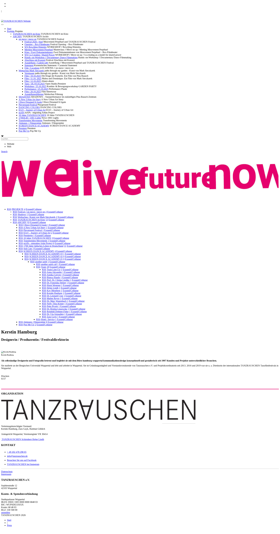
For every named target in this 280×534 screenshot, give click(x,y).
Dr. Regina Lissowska (57, 309)
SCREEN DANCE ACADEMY (34, 125)
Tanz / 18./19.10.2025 (34, 83)
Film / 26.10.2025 (32, 91)
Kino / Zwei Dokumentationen (38, 52)
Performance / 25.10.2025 (36, 89)
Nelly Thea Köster (55, 303)
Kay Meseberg (53, 290)
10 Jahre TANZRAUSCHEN (32, 115)
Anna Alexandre (54, 272)
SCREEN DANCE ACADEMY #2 (46, 256)
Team (43, 267)
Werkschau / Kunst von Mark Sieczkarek (36, 217)
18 (48, 267)
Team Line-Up (53, 269)
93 (28, 222)
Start (9, 28)
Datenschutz (7, 471)
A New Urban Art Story (30, 99)
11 (65, 246)
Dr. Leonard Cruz (55, 296)
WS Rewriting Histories (35, 47)
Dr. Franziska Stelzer (56, 282)
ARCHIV (17, 36)
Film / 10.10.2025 (32, 76)
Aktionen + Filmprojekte (30, 123)
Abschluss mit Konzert (35, 60)
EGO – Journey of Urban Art (32, 110)
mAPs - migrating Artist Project (37, 243)
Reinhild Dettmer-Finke (58, 311)
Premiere (23, 128)
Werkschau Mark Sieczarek (31, 70)
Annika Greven (54, 275)
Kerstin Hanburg (54, 293)
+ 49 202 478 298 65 (16, 452)
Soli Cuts (27, 248)
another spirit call (49, 264)
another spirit (41, 261)
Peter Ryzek (52, 306)
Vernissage (29, 73)
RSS (9, 209)
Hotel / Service (48, 319)
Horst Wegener (54, 285)
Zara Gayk (52, 317)
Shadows (22, 214)
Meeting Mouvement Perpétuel (38, 49)
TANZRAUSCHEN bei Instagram (23, 464)
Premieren (28, 235)
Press (9, 525)
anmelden (5, 512)
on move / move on (27, 39)
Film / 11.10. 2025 (32, 78)
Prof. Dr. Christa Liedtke (58, 280)
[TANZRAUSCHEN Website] (16, 21)
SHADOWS (24, 97)
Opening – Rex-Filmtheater (37, 44)
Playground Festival (28, 104)
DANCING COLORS (29, 107)
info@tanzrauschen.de (17, 456)
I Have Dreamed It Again (30, 102)
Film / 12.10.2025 (32, 81)
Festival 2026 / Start (33, 42)
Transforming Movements (30, 120)
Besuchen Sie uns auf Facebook (21, 460)
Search (4, 151)
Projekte (11, 31)
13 (47, 219)
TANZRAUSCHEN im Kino (26, 34)
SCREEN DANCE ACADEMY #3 (46, 254)
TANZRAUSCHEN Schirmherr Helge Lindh (22, 439)
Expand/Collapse (34, 209)
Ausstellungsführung (34, 94)
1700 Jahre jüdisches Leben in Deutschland (43, 246)
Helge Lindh (52, 288)
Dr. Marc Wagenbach (56, 301)
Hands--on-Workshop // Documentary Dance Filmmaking (51, 57)
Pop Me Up (24, 131)
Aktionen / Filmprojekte (34, 322)
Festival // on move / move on (31, 212)
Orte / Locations (31, 68)
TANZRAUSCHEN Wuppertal (16, 11)
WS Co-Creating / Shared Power (39, 55)
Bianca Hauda (53, 277)
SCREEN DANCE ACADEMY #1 (46, 259)
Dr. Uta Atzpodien (55, 314)
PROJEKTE (17, 209)
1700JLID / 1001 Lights (30, 118)
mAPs (21, 112)
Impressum (6, 474)
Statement (29, 65)
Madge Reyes (53, 298)
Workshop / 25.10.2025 (35, 86)
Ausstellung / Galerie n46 (36, 63)
